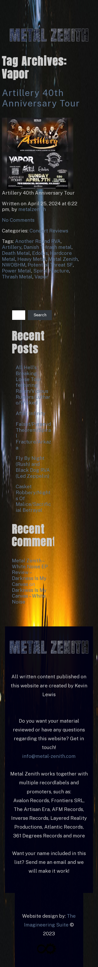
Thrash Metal (17, 277)
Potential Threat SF (50, 265)
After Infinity (30, 413)
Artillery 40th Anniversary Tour (41, 98)
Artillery (11, 247)
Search (18, 308)
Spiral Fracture (51, 271)
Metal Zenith (63, 259)
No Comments (18, 220)
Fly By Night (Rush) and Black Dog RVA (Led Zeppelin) (33, 467)
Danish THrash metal (48, 247)
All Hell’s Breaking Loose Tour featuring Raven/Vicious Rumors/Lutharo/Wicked (33, 385)
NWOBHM (13, 265)
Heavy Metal (31, 259)
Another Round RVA (38, 241)
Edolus (40, 253)
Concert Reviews (48, 231)
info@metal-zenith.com (49, 756)
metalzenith (32, 209)
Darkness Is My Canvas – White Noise (29, 596)
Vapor (41, 277)
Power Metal (16, 271)
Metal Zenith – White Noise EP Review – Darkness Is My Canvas (30, 572)
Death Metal (16, 253)
